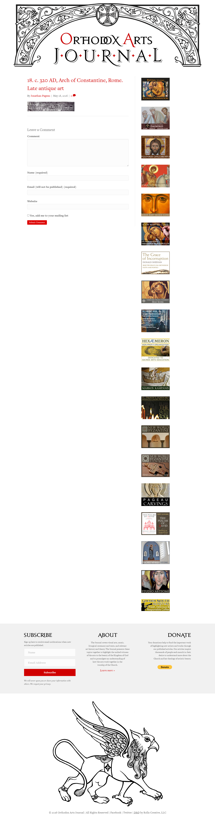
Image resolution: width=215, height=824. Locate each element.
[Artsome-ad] (155, 581)
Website (32, 201)
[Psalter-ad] (155, 523)
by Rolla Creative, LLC (150, 812)
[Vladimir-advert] (155, 147)
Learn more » (107, 670)
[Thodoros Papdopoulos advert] (155, 234)
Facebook (115, 812)
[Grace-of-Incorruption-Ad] (155, 262)
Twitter (127, 812)
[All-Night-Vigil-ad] (155, 320)
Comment (33, 136)
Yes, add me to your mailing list (48, 215)
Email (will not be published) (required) (51, 187)
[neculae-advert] (155, 176)
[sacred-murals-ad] (155, 552)
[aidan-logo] (155, 205)
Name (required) (37, 172)
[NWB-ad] (155, 436)
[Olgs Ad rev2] (155, 89)
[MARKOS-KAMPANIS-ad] (155, 378)
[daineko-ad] (155, 118)
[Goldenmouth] (155, 605)
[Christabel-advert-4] (155, 291)
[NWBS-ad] (155, 465)
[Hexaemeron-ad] (155, 349)
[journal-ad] (155, 494)
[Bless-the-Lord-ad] (155, 407)
